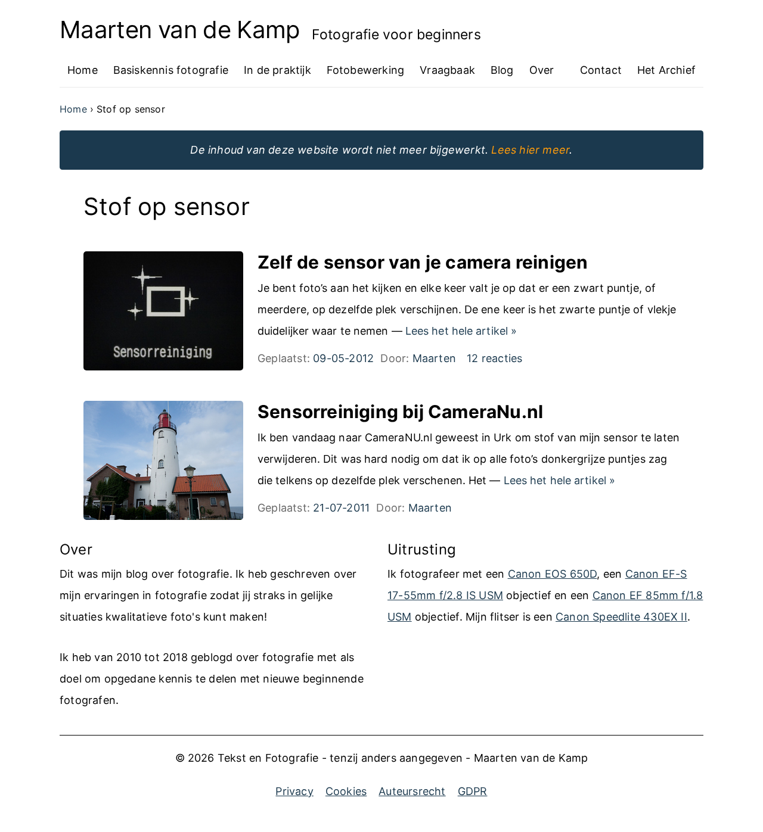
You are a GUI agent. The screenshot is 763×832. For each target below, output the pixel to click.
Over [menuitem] (541, 70)
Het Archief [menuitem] (666, 70)
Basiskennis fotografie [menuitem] (170, 70)
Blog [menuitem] (502, 70)
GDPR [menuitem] (473, 791)
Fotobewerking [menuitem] (366, 70)
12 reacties (494, 358)
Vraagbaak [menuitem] (447, 70)
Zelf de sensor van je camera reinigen (423, 262)
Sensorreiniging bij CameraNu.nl (400, 411)
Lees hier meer (530, 150)
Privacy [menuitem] (294, 791)
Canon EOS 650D (552, 574)
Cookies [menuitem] (346, 791)
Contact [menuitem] (601, 70)
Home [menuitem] (82, 70)
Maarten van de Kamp (180, 30)
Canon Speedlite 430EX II (621, 616)
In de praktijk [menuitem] (277, 70)
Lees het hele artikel (461, 331)
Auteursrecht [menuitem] (412, 791)
